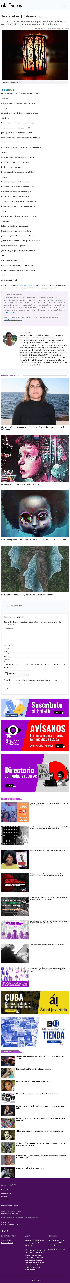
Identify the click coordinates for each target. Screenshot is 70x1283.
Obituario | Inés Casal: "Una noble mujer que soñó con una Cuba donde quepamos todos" (41, 1157)
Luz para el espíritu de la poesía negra (30, 1168)
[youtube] (7, 1230)
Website (6, 656)
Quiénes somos (6, 1193)
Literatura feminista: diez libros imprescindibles (33, 1069)
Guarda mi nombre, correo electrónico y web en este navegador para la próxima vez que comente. (34, 665)
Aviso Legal (4, 1199)
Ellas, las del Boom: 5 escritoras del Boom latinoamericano (37, 1094)
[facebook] (2, 1230)
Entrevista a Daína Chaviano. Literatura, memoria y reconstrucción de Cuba (41, 1107)
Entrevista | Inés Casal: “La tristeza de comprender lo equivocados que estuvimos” (41, 1119)
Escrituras (53, 28)
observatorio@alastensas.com (11, 1224)
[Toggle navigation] (65, 5)
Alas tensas (8, 1184)
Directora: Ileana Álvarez (56, 1249)
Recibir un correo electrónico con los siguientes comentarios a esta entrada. (31, 680)
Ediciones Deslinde (7, 1243)
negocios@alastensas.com (9, 1214)
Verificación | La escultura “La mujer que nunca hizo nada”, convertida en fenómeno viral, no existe (42, 1144)
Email (6, 651)
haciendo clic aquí (10, 312)
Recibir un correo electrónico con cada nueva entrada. (24, 684)
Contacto (4, 1196)
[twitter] (5, 1230)
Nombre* (7, 646)
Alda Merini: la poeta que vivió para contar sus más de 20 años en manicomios (39, 1132)
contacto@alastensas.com (13, 320)
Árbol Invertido (6, 1240)
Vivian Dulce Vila (42, 28)
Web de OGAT (5, 1222)
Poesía (59, 28)
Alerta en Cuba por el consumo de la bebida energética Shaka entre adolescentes (40, 1057)
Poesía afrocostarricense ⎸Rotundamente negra (33, 1081)
